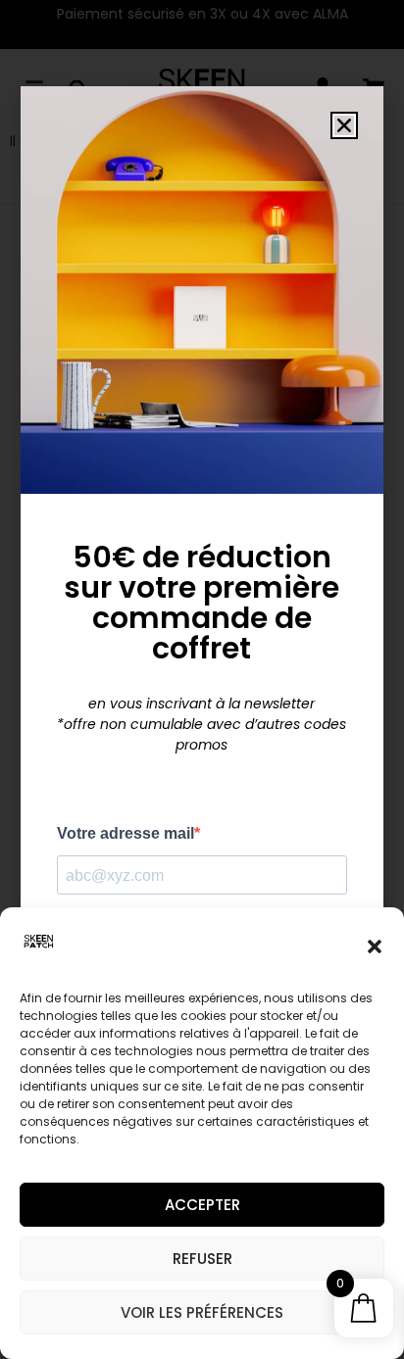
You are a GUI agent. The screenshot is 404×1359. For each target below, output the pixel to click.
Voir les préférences (202, 1312)
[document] (202, 679)
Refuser (202, 1258)
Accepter (202, 1204)
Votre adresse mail (125, 834)
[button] (374, 946)
